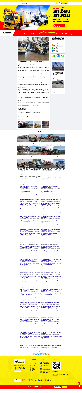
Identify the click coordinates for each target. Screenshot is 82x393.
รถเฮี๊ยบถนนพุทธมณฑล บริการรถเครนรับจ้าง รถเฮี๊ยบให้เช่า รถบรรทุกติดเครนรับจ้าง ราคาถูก (30, 183)
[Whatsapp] (63, 56)
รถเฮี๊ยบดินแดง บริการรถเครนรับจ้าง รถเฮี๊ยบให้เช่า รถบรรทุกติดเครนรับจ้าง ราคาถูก (30, 200)
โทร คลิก (24, 379)
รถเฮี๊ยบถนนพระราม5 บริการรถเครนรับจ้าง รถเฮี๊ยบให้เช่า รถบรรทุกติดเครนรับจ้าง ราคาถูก (50, 221)
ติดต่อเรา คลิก (64, 2)
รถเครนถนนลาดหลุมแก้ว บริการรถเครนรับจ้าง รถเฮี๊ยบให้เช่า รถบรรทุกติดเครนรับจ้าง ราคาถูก (22, 144)
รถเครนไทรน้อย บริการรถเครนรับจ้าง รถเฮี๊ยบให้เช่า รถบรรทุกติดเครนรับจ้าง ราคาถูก (30, 217)
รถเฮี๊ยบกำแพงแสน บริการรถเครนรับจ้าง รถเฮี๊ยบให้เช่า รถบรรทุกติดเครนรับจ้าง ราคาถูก (29, 213)
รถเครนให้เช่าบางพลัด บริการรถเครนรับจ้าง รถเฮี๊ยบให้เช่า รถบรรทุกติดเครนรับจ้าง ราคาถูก (23, 157)
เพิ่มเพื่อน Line (55, 47)
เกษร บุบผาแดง (39, 116)
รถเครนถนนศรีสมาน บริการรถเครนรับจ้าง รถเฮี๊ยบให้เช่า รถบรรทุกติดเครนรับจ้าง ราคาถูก (50, 268)
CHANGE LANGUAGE (58, 386)
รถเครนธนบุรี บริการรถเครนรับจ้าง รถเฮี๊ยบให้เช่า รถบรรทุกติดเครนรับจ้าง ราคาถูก (51, 333)
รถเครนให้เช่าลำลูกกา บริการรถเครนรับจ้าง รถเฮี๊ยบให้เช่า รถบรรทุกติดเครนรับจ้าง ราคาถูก (50, 320)
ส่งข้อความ (48, 379)
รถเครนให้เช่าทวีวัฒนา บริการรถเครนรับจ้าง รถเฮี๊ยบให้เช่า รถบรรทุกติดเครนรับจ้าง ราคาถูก (30, 191)
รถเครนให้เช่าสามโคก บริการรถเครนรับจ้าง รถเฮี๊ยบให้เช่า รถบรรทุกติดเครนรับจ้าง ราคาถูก (50, 187)
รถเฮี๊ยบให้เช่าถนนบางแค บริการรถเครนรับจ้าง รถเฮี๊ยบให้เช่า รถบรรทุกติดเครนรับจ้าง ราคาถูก (51, 230)
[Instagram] (61, 56)
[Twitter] (59, 56)
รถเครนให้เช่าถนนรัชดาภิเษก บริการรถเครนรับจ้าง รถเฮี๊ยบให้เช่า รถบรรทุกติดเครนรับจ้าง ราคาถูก (47, 169)
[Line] (54, 56)
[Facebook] (56, 56)
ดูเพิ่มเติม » (54, 92)
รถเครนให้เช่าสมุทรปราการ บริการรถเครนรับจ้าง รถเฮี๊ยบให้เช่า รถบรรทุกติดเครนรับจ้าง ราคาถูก (30, 329)
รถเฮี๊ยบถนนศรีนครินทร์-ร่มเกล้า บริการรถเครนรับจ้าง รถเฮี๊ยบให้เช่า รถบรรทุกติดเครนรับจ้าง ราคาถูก (30, 268)
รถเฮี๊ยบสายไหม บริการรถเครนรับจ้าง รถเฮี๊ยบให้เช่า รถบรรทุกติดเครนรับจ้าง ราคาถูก (30, 277)
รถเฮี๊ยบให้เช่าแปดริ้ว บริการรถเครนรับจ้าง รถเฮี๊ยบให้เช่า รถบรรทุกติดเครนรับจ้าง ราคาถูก (50, 243)
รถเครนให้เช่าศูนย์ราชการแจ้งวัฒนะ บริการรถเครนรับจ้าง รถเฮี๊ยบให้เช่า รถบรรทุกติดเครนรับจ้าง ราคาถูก (29, 260)
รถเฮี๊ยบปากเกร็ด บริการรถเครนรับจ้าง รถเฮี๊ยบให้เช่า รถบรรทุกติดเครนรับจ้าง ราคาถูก (51, 303)
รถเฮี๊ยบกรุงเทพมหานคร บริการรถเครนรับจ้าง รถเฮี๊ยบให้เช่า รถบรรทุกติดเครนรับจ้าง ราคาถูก (51, 225)
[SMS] (58, 57)
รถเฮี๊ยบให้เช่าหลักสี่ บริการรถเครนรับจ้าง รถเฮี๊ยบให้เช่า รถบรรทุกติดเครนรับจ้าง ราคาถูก (58, 90)
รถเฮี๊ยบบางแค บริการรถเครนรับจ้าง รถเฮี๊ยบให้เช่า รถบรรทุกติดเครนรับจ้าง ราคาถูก (51, 286)
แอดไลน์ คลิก (32, 379)
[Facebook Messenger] (58, 56)
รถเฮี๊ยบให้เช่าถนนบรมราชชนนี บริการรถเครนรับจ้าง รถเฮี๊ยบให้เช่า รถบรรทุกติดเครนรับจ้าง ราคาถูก (30, 247)
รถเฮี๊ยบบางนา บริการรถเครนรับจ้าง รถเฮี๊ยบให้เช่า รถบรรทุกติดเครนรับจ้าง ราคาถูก (30, 290)
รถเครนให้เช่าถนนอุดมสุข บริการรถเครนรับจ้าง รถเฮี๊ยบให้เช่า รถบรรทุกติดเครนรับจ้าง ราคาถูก (30, 178)
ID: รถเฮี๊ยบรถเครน (31, 116)
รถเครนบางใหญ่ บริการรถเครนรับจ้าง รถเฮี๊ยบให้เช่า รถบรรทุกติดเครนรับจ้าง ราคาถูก (51, 217)
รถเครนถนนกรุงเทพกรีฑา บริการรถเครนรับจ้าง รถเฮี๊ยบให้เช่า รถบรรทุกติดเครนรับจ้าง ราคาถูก (30, 273)
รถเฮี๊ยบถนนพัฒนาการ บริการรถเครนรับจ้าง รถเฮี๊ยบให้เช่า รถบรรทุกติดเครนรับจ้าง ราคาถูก (51, 260)
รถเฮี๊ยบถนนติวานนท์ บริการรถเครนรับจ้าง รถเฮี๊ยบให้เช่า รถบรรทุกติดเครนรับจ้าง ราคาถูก (50, 195)
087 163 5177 (65, 3)
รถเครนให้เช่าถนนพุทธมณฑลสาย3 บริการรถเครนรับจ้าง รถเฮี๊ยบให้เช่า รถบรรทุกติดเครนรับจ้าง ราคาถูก (47, 157)
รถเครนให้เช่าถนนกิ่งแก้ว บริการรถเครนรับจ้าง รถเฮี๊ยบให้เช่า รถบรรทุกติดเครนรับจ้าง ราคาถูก (51, 307)
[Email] (56, 57)
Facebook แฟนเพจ (56, 50)
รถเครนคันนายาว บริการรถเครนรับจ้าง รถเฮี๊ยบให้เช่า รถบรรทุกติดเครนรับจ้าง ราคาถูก (30, 337)
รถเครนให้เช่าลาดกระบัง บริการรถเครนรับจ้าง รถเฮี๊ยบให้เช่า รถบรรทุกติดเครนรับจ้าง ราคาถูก (58, 73)
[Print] (59, 57)
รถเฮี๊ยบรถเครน (56, 48)
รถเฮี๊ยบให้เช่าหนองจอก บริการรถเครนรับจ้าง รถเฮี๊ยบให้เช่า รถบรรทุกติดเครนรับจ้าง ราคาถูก (30, 316)
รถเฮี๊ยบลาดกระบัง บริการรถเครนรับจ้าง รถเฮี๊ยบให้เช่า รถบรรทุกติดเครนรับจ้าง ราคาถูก (30, 307)
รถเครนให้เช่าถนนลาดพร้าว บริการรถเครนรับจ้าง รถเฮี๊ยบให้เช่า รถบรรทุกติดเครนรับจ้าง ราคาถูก (30, 225)
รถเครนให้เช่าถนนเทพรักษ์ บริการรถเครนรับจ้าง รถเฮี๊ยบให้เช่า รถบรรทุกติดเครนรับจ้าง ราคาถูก (51, 341)
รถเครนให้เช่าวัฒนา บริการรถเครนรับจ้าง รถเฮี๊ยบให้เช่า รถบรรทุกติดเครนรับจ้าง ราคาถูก (29, 251)
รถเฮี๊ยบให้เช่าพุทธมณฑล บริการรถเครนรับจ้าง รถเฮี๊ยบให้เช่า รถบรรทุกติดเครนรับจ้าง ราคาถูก (51, 290)
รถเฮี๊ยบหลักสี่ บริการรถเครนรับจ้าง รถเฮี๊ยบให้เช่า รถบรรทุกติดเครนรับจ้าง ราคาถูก (51, 329)
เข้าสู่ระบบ (63, 0)
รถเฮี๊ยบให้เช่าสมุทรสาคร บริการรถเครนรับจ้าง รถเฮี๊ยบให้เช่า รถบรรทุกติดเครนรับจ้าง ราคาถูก (51, 324)
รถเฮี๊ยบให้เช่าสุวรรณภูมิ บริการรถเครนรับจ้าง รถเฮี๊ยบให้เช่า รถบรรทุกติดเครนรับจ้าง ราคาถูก (30, 238)
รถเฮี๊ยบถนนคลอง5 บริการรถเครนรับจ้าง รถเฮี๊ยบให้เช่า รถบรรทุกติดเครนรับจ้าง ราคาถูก (50, 256)
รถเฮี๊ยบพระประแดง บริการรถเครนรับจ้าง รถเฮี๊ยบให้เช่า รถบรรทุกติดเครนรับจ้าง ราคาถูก (23, 169)
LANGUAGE (67, 0)
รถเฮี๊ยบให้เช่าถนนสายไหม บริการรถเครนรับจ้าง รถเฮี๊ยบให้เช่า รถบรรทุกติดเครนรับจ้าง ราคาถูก (51, 264)
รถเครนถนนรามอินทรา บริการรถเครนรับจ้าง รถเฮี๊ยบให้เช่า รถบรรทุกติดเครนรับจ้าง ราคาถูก (46, 366)
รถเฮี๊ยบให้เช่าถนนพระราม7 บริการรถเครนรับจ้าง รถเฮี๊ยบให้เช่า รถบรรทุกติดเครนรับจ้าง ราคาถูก (59, 144)
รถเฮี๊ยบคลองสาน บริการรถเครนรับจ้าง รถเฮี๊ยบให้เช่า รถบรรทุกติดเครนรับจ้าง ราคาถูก (51, 183)
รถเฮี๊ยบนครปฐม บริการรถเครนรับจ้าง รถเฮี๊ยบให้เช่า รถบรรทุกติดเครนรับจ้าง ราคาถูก (30, 208)
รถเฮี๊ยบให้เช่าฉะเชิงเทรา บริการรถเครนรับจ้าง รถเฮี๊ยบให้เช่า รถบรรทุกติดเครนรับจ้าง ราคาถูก (30, 221)
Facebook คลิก (41, 379)
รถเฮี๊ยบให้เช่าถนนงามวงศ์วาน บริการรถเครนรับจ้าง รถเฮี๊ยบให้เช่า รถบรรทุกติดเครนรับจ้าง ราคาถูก (30, 243)
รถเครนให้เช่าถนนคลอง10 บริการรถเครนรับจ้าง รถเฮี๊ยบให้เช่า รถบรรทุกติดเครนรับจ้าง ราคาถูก (30, 256)
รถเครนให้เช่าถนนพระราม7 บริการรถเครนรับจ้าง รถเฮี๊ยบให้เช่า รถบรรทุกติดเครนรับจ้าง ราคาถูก (30, 234)
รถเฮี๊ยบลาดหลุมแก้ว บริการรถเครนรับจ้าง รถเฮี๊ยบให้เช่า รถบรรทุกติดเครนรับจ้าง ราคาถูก (50, 204)
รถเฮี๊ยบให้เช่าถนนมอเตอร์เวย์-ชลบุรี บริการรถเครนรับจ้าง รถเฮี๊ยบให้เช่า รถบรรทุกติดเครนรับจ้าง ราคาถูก (51, 208)
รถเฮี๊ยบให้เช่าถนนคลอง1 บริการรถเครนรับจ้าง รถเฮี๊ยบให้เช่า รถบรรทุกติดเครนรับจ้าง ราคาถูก (51, 251)
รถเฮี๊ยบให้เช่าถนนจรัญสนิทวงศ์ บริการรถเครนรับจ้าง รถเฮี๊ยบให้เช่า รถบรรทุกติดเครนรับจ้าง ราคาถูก (51, 346)
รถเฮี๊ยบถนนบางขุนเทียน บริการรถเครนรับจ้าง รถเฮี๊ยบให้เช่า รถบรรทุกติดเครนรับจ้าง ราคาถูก (51, 247)
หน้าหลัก (30, 3)
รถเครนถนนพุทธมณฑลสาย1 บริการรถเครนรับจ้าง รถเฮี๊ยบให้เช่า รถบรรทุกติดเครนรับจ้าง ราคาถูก (30, 333)
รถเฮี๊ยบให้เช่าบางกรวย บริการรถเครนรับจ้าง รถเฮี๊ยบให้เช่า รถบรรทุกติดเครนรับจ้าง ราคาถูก (46, 369)
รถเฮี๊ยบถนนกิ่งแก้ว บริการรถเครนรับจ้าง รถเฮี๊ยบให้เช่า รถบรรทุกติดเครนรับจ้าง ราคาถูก (50, 298)
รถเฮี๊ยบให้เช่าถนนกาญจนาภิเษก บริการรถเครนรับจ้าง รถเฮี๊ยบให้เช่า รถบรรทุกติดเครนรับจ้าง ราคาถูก (30, 294)
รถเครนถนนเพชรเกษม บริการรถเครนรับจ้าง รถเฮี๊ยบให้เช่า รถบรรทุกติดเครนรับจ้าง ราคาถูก (30, 230)
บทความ (38, 3)
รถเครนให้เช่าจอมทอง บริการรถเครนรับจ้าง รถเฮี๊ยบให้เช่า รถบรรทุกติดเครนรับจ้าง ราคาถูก (29, 324)
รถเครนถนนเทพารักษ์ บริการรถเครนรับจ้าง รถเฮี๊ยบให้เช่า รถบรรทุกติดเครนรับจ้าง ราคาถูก (29, 187)
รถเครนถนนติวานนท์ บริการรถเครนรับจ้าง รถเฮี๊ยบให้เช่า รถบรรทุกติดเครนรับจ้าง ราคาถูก (46, 371)
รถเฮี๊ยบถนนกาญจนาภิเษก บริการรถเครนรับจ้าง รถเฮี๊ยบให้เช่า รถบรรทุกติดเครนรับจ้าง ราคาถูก (51, 178)
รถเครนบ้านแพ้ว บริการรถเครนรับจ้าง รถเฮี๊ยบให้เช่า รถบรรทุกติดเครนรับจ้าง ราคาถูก (51, 213)
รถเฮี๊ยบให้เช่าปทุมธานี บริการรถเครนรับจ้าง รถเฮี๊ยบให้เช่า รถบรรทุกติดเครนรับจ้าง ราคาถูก (51, 234)
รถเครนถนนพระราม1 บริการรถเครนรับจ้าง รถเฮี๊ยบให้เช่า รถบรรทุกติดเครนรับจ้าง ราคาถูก (35, 169)
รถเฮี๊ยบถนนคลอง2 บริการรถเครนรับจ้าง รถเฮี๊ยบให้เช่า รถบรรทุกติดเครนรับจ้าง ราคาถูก (50, 273)
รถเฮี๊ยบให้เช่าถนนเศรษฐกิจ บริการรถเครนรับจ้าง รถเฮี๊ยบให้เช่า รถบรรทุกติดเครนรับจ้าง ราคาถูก (30, 346)
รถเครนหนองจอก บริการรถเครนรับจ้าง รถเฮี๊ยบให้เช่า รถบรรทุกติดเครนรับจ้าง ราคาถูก (59, 157)
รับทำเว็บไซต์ (39, 386)
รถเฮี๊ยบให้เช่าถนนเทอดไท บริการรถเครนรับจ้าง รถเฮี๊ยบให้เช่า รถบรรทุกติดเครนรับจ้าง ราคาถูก (46, 363)
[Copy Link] (53, 56)
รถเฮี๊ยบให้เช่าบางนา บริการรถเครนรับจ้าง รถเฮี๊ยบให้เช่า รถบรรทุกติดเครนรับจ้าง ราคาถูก (29, 320)
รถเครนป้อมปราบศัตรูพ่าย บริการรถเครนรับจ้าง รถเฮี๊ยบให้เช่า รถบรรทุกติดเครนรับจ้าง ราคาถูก (51, 294)
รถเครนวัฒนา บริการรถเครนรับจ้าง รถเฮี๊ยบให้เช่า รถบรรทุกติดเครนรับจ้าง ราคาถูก (51, 200)
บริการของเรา (34, 3)
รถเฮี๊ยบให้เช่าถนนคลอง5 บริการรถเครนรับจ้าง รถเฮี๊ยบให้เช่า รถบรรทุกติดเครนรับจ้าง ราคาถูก (30, 195)
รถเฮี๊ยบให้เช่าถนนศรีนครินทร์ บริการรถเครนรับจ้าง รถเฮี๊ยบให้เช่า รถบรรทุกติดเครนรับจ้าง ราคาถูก (51, 191)
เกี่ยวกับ (41, 3)
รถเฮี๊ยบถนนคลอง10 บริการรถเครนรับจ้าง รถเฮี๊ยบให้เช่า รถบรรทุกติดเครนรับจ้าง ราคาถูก (50, 281)
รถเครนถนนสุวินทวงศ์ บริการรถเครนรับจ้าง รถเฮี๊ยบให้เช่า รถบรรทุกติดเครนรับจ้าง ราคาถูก (30, 298)
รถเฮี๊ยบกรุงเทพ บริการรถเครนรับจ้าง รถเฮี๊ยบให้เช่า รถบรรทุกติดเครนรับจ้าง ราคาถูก (51, 277)
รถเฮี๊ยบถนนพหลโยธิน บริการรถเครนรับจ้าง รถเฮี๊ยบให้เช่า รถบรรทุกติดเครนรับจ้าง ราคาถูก (47, 144)
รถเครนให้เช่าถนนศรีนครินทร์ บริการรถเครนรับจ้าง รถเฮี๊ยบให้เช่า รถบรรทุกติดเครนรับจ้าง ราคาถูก (30, 303)
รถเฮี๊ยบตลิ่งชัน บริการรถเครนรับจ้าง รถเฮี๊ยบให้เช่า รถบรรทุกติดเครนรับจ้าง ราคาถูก (35, 157)
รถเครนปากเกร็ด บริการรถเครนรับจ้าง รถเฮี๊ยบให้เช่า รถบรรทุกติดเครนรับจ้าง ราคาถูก (30, 264)
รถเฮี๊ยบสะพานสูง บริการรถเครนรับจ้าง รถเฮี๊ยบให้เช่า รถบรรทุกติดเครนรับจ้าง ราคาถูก (30, 311)
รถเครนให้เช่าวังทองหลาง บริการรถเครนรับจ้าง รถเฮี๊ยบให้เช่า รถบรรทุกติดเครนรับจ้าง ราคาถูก (30, 204)
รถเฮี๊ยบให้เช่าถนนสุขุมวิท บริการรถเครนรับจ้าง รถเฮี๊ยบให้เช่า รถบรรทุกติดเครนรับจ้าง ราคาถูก (30, 281)
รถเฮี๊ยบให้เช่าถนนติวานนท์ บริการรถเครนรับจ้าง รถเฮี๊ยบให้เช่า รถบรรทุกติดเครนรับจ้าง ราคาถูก (51, 238)
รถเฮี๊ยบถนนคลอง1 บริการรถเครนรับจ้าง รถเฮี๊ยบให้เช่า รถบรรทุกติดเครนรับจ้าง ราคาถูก (50, 311)
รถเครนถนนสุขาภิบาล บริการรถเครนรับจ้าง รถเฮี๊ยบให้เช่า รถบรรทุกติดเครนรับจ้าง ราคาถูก (35, 144)
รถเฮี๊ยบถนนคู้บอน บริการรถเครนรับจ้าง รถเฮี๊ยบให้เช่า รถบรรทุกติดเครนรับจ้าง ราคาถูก (51, 337)
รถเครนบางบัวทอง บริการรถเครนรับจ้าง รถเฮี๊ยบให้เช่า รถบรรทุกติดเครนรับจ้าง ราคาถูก (50, 316)
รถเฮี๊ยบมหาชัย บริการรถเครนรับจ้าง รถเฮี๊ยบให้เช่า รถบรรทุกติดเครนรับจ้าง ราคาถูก (59, 169)
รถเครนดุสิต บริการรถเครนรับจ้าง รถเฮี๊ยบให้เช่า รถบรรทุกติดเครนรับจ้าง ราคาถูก (30, 286)
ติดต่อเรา (60, 0)
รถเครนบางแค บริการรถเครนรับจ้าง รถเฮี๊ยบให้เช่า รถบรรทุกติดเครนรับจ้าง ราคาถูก (30, 341)
